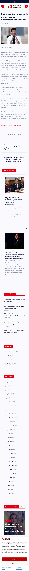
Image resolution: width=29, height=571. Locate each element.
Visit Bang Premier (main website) (11, 125)
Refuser (14, 563)
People (7, 356)
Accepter (14, 559)
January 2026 (9, 410)
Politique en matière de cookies (7, 568)
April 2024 (8, 493)
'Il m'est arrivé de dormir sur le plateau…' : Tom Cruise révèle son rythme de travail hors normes (13, 323)
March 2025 (8, 450)
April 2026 (8, 398)
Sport (6, 360)
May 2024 (8, 489)
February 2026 (9, 406)
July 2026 (8, 386)
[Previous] (21, 507)
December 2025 (9, 414)
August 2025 (8, 430)
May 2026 (8, 394)
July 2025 (7, 434)
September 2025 (9, 426)
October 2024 (9, 470)
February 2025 (9, 454)
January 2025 (9, 458)
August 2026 (8, 382)
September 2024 (10, 474)
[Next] (24, 507)
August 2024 (8, 477)
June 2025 (8, 438)
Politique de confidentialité (19, 568)
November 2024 (9, 466)
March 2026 (8, 402)
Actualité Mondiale (6, 23)
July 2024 (8, 481)
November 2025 (9, 418)
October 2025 (9, 422)
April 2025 (8, 446)
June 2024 (8, 485)
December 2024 (9, 462)
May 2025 (8, 442)
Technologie (8, 364)
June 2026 (8, 390)
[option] (14, 523)
